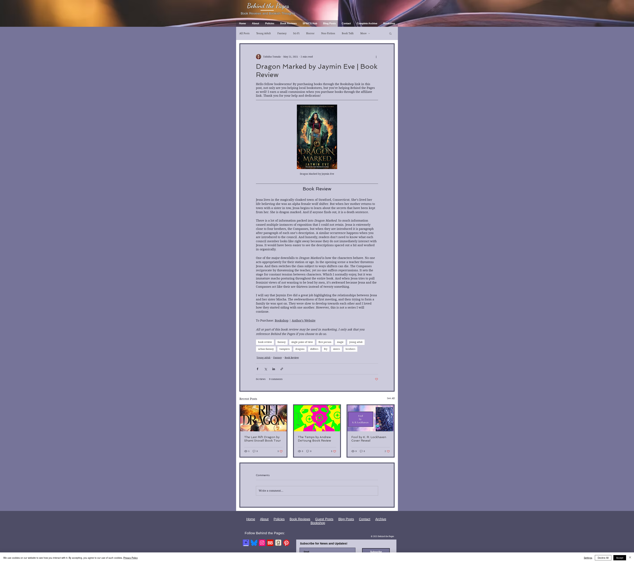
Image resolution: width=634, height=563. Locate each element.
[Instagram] (262, 543)
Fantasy (281, 33)
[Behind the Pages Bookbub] (270, 543)
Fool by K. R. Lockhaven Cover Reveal (368, 438)
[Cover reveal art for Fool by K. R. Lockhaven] (370, 418)
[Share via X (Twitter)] (265, 368)
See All (391, 398)
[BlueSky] (254, 543)
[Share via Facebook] (257, 368)
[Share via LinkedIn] (273, 368)
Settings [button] (588, 557)
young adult (356, 342)
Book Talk (348, 33)
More (363, 33)
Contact (364, 519)
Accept (619, 557)
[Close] (630, 557)
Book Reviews (300, 519)
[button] (390, 33)
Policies (279, 519)
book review (265, 342)
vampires (284, 349)
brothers (350, 349)
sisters (336, 349)
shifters (314, 349)
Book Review (292, 357)
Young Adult (263, 33)
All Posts (244, 33)
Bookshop (318, 523)
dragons (299, 349)
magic (340, 342)
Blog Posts (346, 519)
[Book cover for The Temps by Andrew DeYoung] (317, 418)
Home (250, 519)
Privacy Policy (130, 557)
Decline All (603, 557)
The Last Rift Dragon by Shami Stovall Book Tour (262, 438)
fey (325, 349)
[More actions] (376, 57)
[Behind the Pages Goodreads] (278, 543)
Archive (380, 519)
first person (324, 342)
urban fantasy (266, 349)
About (264, 519)
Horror (310, 33)
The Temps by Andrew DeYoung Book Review (314, 438)
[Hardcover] (246, 543)
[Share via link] (281, 368)
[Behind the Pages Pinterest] (286, 543)
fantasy (282, 342)
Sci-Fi (296, 33)
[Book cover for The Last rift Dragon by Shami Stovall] (263, 418)
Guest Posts (324, 519)
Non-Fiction (328, 33)
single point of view (302, 342)
